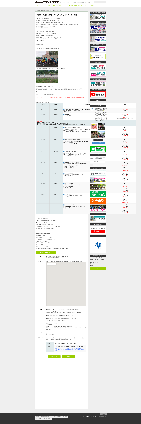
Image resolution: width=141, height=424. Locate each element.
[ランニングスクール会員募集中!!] (98, 221)
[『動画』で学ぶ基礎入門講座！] (98, 86)
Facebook (98, 100)
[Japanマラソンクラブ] (98, 252)
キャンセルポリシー (39, 418)
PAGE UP (103, 414)
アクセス (92, 5)
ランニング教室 (46, 5)
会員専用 (83, 5)
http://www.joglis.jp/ (51, 311)
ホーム (38, 5)
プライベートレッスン (57, 5)
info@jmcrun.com (98, 264)
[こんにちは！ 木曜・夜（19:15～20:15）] (94, 134)
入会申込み (69, 357)
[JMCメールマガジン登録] (98, 175)
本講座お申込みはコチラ (46, 253)
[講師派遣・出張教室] (98, 232)
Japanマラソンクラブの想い (56, 416)
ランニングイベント (68, 5)
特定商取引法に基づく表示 (45, 416)
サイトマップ (103, 1)
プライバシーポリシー (47, 418)
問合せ (98, 268)
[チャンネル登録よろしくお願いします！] (98, 97)
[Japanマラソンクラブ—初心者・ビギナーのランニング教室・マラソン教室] (47, 2)
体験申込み (54, 357)
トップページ (37, 10)
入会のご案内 (77, 5)
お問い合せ (97, 1)
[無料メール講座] (98, 69)
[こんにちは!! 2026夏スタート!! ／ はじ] (101, 126)
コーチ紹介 (65, 416)
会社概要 (37, 416)
